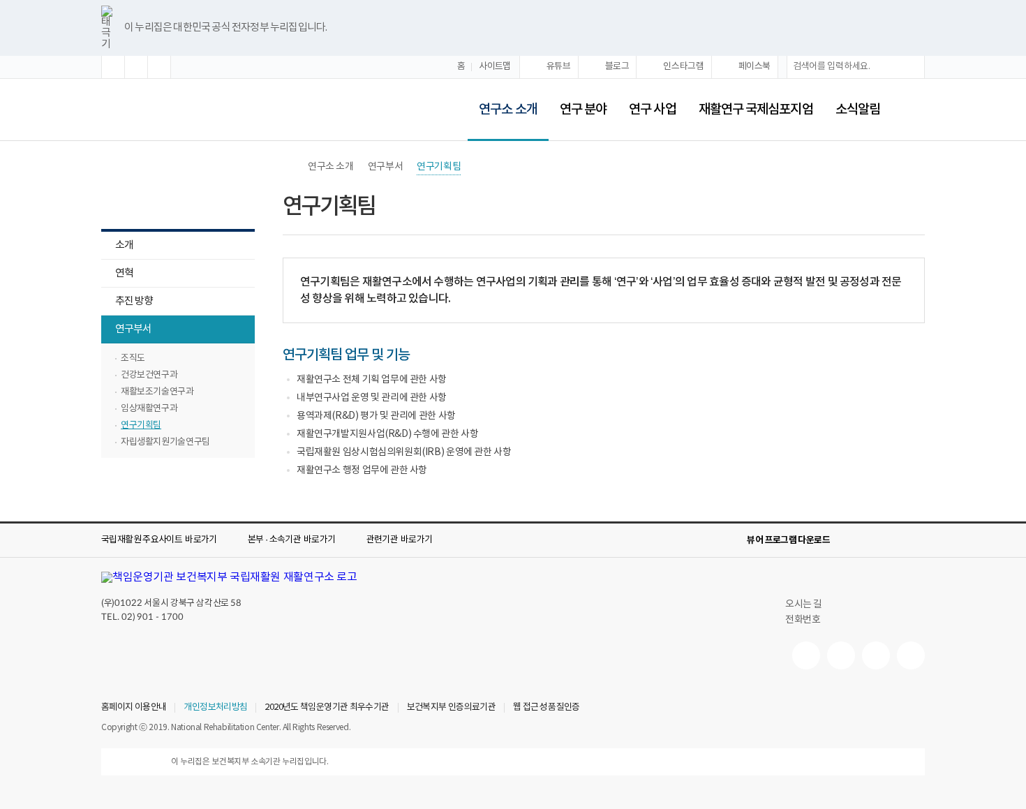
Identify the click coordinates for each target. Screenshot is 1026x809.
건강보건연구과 (149, 375)
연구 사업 (652, 109)
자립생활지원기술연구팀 (165, 442)
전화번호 (802, 619)
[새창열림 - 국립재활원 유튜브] (806, 655)
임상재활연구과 (149, 408)
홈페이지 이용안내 (133, 708)
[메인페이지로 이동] (178, 109)
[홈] (290, 167)
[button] (113, 67)
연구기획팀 (141, 425)
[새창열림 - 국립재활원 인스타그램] (876, 655)
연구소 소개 (502, 100)
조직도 (133, 358)
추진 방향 (134, 301)
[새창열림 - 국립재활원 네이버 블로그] (841, 655)
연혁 (124, 273)
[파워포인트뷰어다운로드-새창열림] (871, 540)
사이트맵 (495, 66)
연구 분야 (583, 109)
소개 (124, 245)
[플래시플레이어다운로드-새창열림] (916, 540)
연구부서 (126, 330)
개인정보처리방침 (215, 708)
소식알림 (857, 109)
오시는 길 (803, 604)
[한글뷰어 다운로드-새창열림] (849, 540)
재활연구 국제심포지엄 (756, 109)
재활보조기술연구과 (157, 392)
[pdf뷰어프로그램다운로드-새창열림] (894, 540)
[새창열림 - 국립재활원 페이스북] (911, 655)
